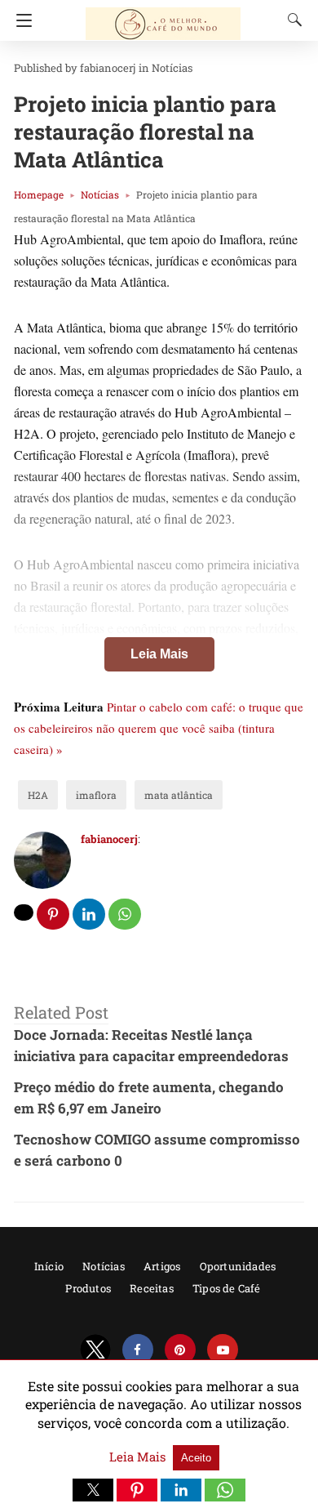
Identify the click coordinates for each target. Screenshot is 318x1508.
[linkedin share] (89, 914)
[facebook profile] (137, 1350)
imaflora (96, 794)
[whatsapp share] (124, 914)
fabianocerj (107, 67)
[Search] (291, 19)
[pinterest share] (53, 914)
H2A (38, 794)
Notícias (172, 67)
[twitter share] (23, 912)
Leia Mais (159, 654)
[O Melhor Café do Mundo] (163, 16)
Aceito (196, 1458)
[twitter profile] (95, 1350)
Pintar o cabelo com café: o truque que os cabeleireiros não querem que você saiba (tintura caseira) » (158, 727)
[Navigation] (20, 20)
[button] (93, 1490)
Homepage (39, 194)
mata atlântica (178, 794)
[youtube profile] (222, 1350)
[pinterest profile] (180, 1350)
